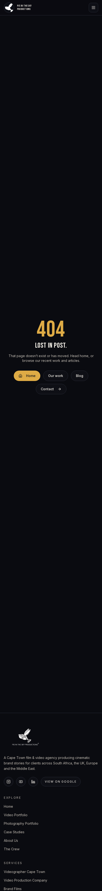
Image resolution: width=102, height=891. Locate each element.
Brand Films (13, 889)
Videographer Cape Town (24, 872)
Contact (47, 389)
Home (31, 376)
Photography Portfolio (21, 823)
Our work (55, 376)
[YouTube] (21, 781)
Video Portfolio (16, 815)
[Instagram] (8, 781)
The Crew (11, 849)
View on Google (61, 781)
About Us (11, 840)
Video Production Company (25, 880)
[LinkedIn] (33, 781)
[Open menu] (93, 7)
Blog (79, 376)
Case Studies (14, 832)
